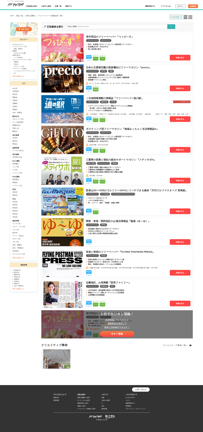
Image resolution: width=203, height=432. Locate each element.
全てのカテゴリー (18, 44)
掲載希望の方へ (130, 403)
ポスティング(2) (19, 66)
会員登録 (193, 6)
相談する (68, 6)
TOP (12, 16)
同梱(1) (16, 62)
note (103, 406)
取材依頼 (104, 409)
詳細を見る (180, 58)
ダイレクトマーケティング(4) (21, 59)
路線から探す (81, 406)
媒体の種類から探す (83, 397)
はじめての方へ (130, 397)
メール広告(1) (18, 57)
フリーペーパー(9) (19, 53)
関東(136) (17, 275)
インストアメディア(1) (19, 46)
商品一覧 (19, 16)
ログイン (180, 6)
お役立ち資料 (46, 6)
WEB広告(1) (16, 55)
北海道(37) (17, 270)
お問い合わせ (140, 389)
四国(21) (16, 283)
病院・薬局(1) (18, 49)
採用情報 (56, 400)
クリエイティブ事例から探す (86, 409)
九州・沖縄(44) (18, 286)
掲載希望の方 (150, 6)
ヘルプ (128, 400)
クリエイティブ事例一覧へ (175, 345)
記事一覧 (58, 6)
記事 (103, 397)
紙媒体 (14, 51)
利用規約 (128, 406)
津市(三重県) (30, 16)
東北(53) (16, 272)
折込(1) (16, 64)
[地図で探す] (23, 35)
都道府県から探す (83, 403)
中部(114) (17, 277)
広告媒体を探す (31, 6)
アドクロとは (166, 6)
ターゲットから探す (83, 400)
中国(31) (16, 281)
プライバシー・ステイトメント (135, 409)
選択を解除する (18, 76)
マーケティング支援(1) (19, 68)
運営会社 (56, 397)
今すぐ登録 (117, 334)
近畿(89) (16, 279)
